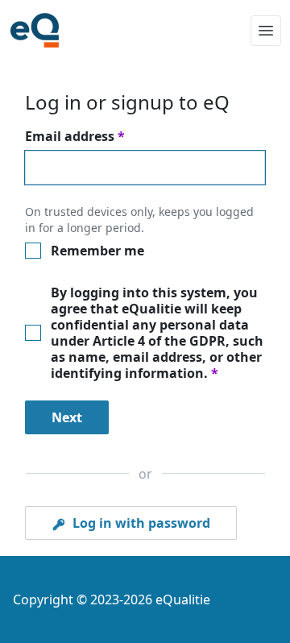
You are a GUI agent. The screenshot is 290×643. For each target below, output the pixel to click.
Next (67, 417)
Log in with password (139, 523)
